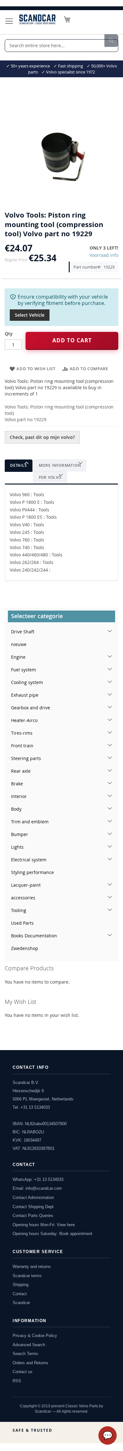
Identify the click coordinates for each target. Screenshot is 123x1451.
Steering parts (26, 758)
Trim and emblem (30, 822)
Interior (19, 796)
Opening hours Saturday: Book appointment (52, 1233)
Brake (17, 784)
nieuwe (18, 644)
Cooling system (27, 682)
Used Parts (22, 923)
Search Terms (25, 1353)
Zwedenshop (24, 948)
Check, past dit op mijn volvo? (42, 437)
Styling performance (32, 872)
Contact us (22, 1371)
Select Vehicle (29, 315)
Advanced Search (29, 1344)
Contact (20, 1293)
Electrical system (28, 860)
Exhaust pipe (24, 695)
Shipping (20, 1284)
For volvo (50, 477)
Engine (18, 657)
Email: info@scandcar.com (37, 1188)
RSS (17, 1380)
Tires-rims (21, 733)
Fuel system (23, 670)
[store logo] (37, 19)
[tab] (18, 465)
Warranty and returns (32, 1266)
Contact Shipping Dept (33, 1206)
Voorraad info (104, 255)
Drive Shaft (22, 632)
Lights (17, 847)
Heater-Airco (24, 720)
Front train (22, 746)
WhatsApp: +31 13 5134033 (38, 1179)
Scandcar (21, 1302)
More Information (60, 465)
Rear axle (21, 771)
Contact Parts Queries (33, 1215)
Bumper (19, 834)
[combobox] (61, 45)
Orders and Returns (30, 1362)
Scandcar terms (27, 1275)
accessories (23, 898)
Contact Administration (33, 1197)
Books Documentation (34, 936)
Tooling (18, 910)
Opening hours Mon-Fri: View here (44, 1224)
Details (18, 465)
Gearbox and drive (30, 708)
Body (16, 809)
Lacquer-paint (26, 885)
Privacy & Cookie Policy (35, 1335)
